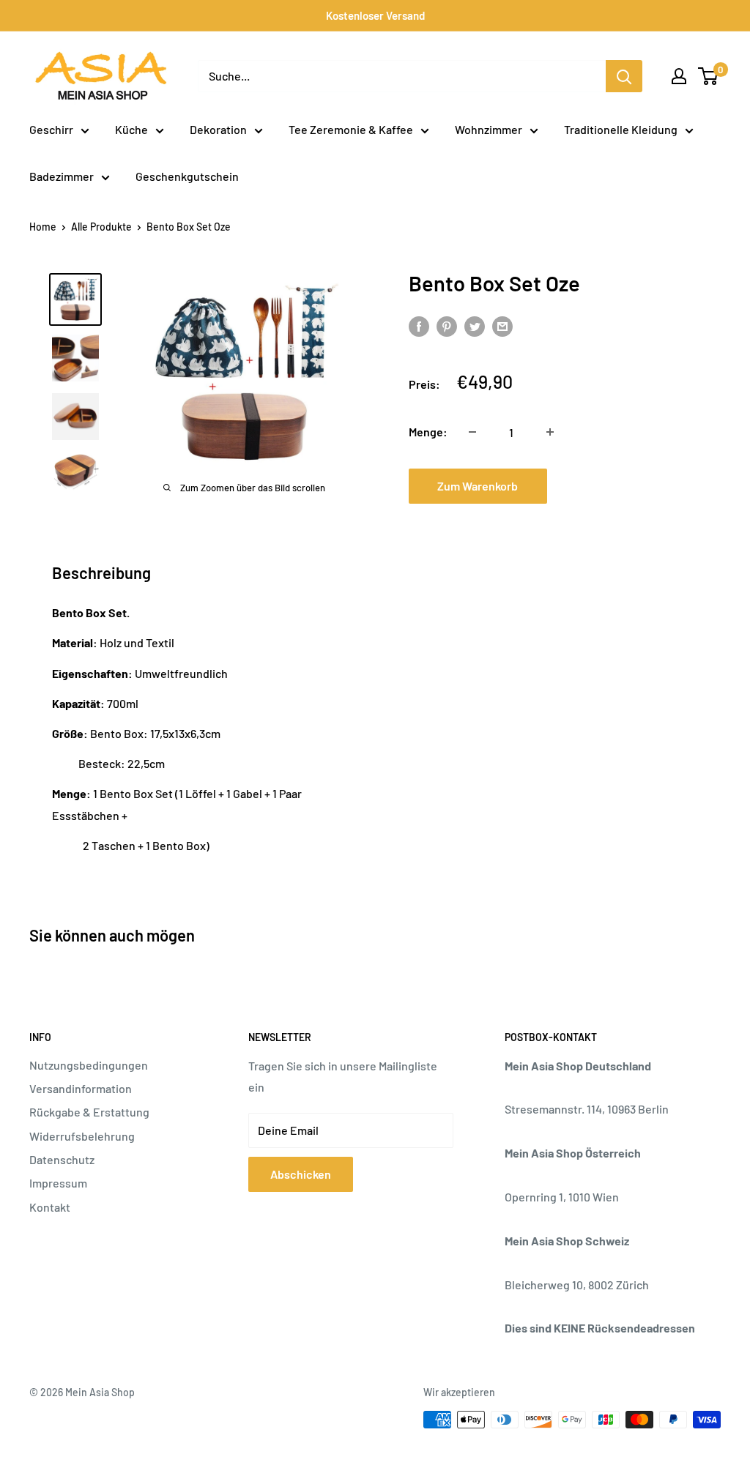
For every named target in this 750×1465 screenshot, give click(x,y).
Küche (131, 129)
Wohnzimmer (488, 129)
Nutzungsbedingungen (88, 1065)
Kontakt (49, 1207)
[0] (708, 76)
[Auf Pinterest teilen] (447, 326)
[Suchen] (624, 76)
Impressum (58, 1183)
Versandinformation (80, 1088)
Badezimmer (61, 176)
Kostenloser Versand (375, 15)
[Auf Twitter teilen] (474, 326)
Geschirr (51, 129)
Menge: (428, 432)
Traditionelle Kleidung (620, 129)
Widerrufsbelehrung (82, 1136)
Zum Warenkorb (477, 486)
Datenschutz (61, 1159)
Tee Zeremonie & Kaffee (351, 129)
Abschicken (300, 1174)
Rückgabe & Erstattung (89, 1112)
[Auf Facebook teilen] (419, 326)
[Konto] (679, 76)
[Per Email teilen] (502, 326)
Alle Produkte (101, 226)
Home (42, 226)
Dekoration (218, 129)
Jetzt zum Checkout (629, 491)
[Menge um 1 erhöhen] (550, 432)
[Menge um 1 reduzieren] (472, 432)
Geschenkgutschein (187, 176)
